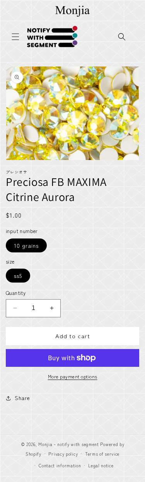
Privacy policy (63, 454)
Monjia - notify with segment (68, 444)
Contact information (60, 465)
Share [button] (22, 398)
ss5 (18, 275)
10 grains (26, 245)
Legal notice (100, 465)
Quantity (16, 292)
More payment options (72, 376)
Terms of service (102, 454)
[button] (15, 36)
